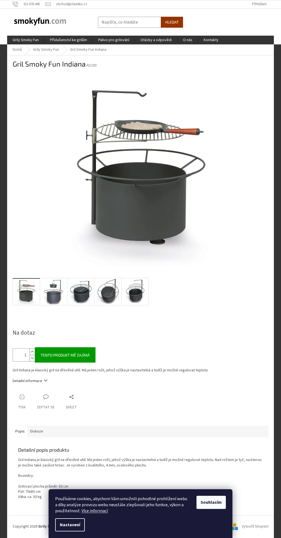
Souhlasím (211, 502)
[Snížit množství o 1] (32, 358)
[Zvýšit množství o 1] (32, 352)
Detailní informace (27, 381)
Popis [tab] (20, 431)
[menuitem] (25, 40)
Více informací (95, 511)
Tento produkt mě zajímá (65, 355)
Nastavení (70, 525)
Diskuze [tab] (36, 431)
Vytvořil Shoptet (255, 527)
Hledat (172, 22)
